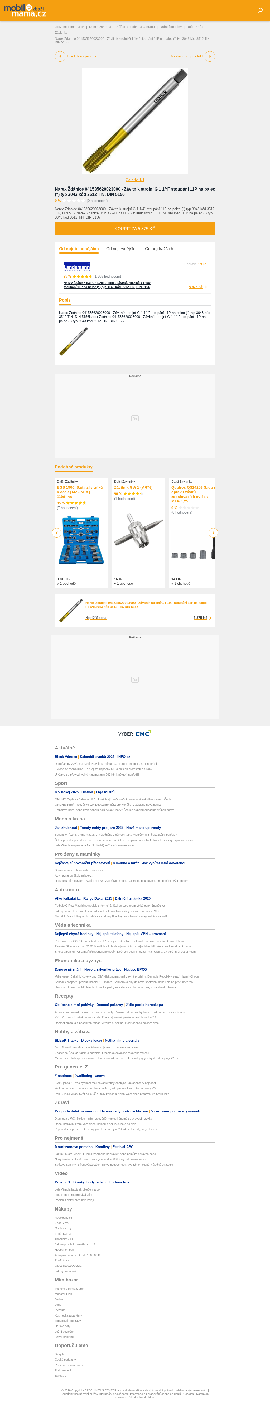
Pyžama (60, 1310)
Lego (58, 1304)
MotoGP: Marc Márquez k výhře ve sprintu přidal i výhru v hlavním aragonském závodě (111, 916)
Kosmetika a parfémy (68, 1315)
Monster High (63, 1293)
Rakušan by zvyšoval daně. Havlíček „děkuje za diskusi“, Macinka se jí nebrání (106, 763)
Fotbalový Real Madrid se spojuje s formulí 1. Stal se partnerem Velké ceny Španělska (110, 905)
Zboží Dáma (63, 1233)
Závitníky (61, 33)
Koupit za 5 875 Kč (135, 228)
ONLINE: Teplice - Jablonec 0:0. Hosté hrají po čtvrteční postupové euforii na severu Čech (113, 799)
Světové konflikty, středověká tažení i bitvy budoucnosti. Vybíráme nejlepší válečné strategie (114, 1164)
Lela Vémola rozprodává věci (73, 1194)
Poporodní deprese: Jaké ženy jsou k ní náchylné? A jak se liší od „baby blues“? (106, 1129)
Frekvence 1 (63, 1370)
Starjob (59, 1354)
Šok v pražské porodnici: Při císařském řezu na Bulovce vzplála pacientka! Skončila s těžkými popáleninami (124, 840)
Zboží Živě (62, 1223)
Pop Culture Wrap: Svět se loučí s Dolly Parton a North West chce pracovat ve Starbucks (112, 1093)
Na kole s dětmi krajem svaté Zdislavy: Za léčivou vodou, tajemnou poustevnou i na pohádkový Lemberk (122, 880)
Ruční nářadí (196, 27)
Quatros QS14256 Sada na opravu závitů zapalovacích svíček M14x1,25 (194, 494)
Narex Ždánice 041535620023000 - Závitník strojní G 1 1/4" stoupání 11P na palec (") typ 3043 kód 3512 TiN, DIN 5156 (107, 285)
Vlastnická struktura (142, 1397)
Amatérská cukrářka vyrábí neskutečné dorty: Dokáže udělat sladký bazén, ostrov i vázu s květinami (120, 1012)
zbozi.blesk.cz (64, 1239)
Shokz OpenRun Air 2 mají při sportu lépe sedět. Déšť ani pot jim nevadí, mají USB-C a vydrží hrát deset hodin (125, 951)
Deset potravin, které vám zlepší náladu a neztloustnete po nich (95, 1123)
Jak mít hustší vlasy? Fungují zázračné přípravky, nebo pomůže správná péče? (106, 1153)
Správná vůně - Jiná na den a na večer (80, 870)
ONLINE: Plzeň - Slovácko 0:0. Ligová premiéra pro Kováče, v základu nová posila (108, 804)
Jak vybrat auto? (65, 1271)
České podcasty (65, 1359)
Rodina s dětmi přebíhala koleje (75, 1200)
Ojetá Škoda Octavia (68, 1265)
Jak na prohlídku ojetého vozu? (75, 1244)
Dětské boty (62, 1326)
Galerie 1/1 (135, 180)
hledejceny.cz (63, 1217)
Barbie (59, 1299)
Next (213, 533)
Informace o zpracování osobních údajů (155, 1393)
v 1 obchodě (66, 584)
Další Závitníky (67, 481)
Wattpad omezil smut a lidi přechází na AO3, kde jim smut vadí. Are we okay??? (105, 1088)
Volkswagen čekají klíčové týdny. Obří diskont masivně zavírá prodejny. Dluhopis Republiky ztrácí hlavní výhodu (127, 976)
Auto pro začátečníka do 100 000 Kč (78, 1255)
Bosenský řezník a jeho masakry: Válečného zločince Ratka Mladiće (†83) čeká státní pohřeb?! (116, 834)
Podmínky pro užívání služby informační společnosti (94, 1393)
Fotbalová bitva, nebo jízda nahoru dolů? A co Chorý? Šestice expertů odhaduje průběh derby (114, 809)
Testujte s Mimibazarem (70, 1288)
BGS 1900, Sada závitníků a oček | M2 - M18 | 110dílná (80, 492)
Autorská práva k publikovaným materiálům (179, 1390)
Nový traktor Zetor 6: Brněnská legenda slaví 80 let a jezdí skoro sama (100, 1159)
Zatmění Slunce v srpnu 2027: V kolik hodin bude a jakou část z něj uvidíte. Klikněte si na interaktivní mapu (123, 946)
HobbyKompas (64, 1249)
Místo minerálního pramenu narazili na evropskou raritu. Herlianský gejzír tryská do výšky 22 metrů (118, 1058)
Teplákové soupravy (68, 1320)
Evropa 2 (60, 1375)
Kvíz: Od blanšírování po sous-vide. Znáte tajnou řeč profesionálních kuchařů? (105, 1017)
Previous (56, 532)
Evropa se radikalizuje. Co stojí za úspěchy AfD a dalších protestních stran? (103, 769)
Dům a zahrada (100, 27)
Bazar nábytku (64, 1336)
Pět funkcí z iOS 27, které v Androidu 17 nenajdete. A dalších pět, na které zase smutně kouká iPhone (120, 941)
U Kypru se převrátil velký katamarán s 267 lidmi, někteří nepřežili (97, 774)
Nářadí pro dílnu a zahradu (135, 27)
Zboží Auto (62, 1260)
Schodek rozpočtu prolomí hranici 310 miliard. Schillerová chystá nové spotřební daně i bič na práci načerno (124, 982)
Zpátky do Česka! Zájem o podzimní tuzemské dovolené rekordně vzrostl (102, 1052)
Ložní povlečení (65, 1331)
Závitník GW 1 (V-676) (133, 487)
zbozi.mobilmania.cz (69, 27)
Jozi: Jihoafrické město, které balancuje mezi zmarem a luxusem (96, 1047)
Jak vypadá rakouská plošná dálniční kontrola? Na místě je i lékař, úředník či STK (107, 911)
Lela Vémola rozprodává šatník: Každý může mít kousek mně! (94, 845)
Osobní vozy (63, 1228)
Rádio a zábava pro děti (70, 1365)
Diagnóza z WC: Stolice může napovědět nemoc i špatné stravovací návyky (103, 1118)
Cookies (188, 1393)
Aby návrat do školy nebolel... (74, 875)
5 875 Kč (196, 287)
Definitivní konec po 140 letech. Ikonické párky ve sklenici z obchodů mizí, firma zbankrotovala (115, 987)
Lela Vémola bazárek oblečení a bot (77, 1189)
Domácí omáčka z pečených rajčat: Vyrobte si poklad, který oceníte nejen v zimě (107, 1022)
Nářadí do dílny (171, 27)
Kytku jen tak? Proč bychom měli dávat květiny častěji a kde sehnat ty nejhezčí (105, 1083)
